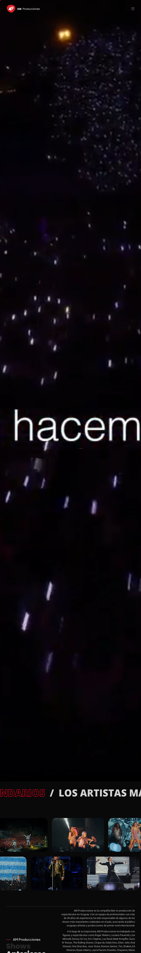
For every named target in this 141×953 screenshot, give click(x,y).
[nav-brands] (23, 9)
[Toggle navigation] (133, 8)
